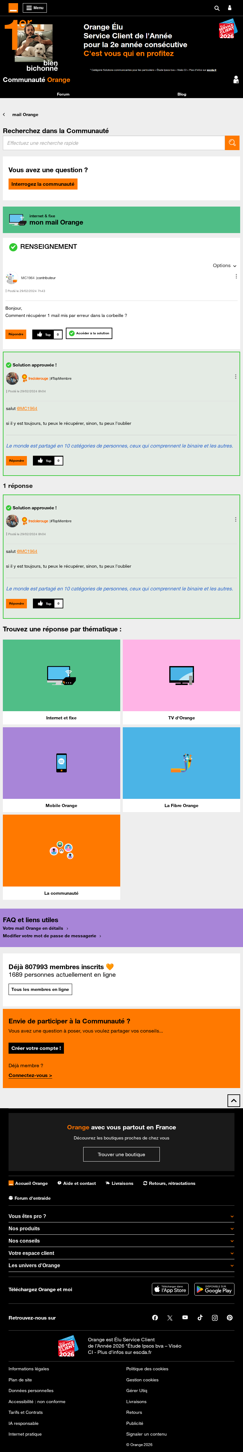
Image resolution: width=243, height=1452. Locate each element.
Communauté (36, 79)
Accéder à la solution (92, 333)
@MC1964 (27, 408)
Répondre (16, 334)
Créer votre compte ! (36, 1048)
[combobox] (114, 143)
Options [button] (222, 265)
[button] (236, 276)
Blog (182, 94)
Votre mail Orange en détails (33, 928)
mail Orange (25, 114)
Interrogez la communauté (42, 184)
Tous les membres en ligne (40, 989)
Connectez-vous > (30, 1075)
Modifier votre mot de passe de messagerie (49, 936)
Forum (63, 94)
